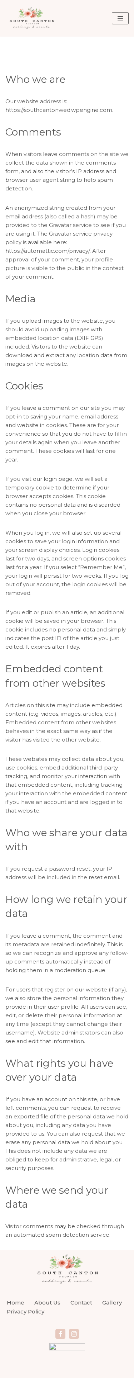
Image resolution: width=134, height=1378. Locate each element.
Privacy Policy (25, 1311)
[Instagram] (74, 1334)
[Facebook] (60, 1334)
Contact (81, 1302)
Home (15, 1302)
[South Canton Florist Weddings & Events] (31, 18)
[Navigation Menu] (120, 18)
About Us (47, 1302)
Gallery (112, 1302)
